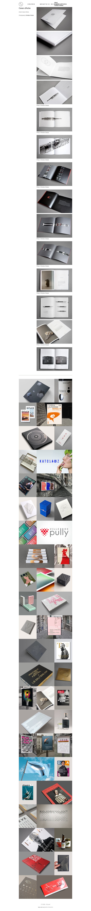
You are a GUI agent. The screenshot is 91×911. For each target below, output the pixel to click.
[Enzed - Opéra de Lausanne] (54, 414)
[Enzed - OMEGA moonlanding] (63, 674)
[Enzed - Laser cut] (63, 863)
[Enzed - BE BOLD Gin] (63, 721)
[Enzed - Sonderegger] (45, 509)
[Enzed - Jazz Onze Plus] (63, 745)
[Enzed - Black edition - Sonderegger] (36, 391)
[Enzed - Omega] (36, 438)
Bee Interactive (49, 907)
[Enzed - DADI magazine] (63, 769)
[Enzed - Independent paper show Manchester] (36, 556)
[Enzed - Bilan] (63, 698)
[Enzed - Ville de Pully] (54, 532)
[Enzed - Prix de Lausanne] (45, 745)
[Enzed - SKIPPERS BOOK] (36, 863)
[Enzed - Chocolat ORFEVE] (28, 816)
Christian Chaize (30, 15)
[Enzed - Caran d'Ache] (45, 698)
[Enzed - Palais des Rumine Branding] (54, 485)
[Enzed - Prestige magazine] (54, 792)
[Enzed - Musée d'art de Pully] (28, 745)
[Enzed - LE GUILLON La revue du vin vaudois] (28, 485)
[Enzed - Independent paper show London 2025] (54, 603)
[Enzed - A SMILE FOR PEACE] (36, 769)
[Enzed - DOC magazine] (28, 580)
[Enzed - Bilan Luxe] (36, 840)
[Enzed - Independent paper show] (28, 461)
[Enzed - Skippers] (28, 792)
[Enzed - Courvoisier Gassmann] (45, 580)
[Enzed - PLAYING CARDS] (28, 603)
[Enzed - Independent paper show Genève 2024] (28, 627)
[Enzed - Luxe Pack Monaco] (28, 509)
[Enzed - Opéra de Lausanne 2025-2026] (54, 627)
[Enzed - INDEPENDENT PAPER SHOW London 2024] (63, 509)
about (55, 2)
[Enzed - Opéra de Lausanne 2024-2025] (63, 556)
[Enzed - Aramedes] (63, 580)
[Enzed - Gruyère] (36, 674)
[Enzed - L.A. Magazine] (36, 721)
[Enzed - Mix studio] (54, 816)
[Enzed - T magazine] (63, 651)
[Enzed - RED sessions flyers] (54, 887)
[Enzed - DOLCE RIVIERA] (28, 414)
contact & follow (58, 5)
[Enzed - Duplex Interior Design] (28, 887)
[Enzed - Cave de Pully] (63, 391)
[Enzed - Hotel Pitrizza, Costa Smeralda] (63, 438)
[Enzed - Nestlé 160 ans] (28, 532)
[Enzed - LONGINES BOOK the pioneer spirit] (36, 651)
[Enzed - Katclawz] (54, 461)
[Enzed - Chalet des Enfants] (63, 840)
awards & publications (60, 4)
